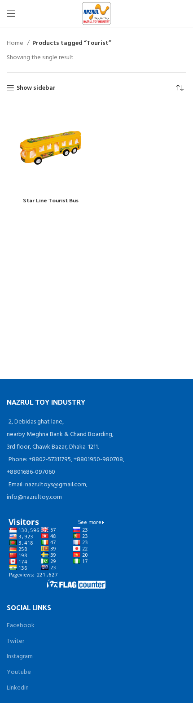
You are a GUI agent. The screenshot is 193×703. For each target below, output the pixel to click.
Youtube (19, 672)
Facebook (21, 625)
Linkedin (18, 688)
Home (16, 43)
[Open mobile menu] (11, 13)
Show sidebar (36, 88)
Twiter (15, 641)
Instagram (20, 656)
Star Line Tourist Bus (51, 200)
